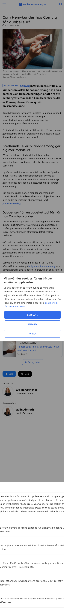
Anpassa (33, 324)
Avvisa (32, 333)
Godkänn (32, 314)
